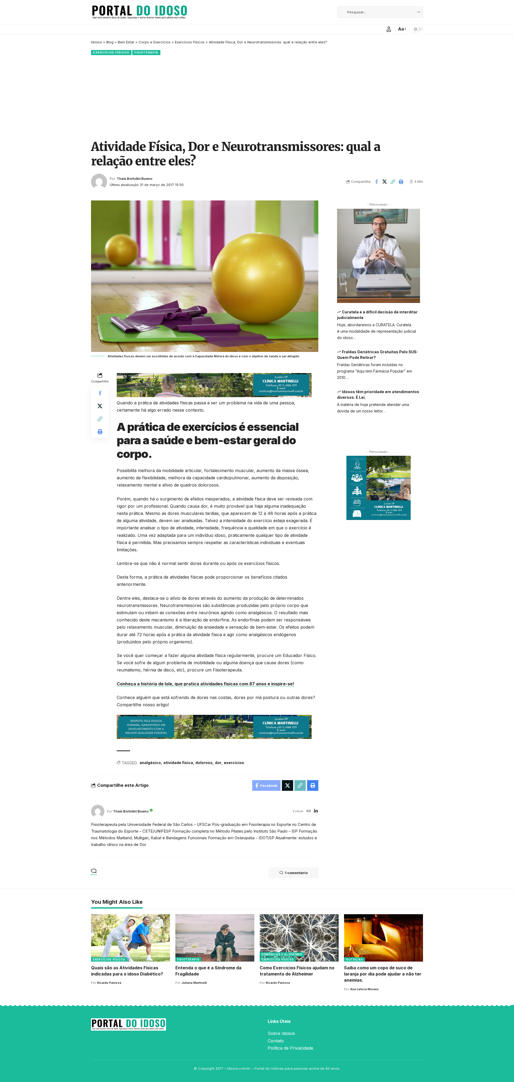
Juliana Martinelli (194, 983)
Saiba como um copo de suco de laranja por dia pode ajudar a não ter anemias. (382, 974)
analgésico (150, 762)
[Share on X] (384, 181)
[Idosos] (139, 12)
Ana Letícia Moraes (364, 989)
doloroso (204, 762)
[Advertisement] (257, 96)
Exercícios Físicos (111, 52)
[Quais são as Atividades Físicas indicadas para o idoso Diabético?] (130, 938)
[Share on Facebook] (376, 181)
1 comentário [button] (296, 873)
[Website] (308, 811)
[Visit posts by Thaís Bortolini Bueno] (99, 182)
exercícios (234, 762)
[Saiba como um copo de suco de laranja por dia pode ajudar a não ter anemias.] (383, 938)
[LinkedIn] (315, 811)
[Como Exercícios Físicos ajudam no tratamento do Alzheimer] (299, 938)
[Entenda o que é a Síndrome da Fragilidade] (214, 938)
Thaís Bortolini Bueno (134, 179)
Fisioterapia (146, 52)
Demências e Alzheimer (282, 954)
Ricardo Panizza (109, 983)
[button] (388, 29)
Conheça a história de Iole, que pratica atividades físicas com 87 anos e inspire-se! (205, 683)
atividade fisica (178, 762)
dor (218, 762)
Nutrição (354, 959)
